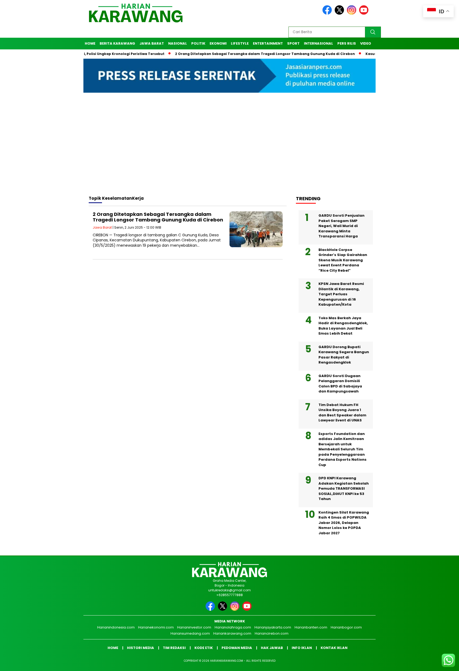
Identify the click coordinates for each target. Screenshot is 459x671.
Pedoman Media (237, 647)
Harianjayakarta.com (272, 627)
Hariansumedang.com (190, 633)
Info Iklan (302, 647)
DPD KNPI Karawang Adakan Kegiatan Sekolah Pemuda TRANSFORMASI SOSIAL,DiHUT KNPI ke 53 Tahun (343, 488)
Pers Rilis (346, 43)
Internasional (318, 43)
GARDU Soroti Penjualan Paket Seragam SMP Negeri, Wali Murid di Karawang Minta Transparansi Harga (341, 226)
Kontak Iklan (334, 647)
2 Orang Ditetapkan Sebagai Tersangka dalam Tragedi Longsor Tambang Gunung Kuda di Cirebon (246, 54)
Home (90, 43)
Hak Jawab (272, 647)
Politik (198, 43)
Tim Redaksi (174, 647)
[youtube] (364, 13)
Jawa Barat (151, 43)
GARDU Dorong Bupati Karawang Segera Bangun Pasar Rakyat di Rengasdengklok (343, 354)
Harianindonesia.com (116, 627)
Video (365, 43)
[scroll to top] (441, 662)
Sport (293, 43)
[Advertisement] (229, 149)
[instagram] (352, 13)
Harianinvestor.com (194, 627)
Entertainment (268, 43)
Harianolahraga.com (233, 627)
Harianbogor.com (346, 627)
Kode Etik (203, 647)
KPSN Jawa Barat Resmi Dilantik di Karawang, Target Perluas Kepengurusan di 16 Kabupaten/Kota (341, 294)
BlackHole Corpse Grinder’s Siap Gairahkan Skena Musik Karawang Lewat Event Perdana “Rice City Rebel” (342, 260)
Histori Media (140, 647)
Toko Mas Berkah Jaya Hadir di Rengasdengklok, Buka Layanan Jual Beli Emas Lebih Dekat (343, 325)
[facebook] (328, 13)
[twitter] (340, 13)
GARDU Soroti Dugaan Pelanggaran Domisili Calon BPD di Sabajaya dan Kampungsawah (340, 383)
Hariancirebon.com (271, 633)
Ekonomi (218, 43)
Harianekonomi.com (156, 627)
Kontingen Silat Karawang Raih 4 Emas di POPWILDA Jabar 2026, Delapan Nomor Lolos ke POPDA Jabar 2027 (343, 523)
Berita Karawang (117, 43)
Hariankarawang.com (232, 633)
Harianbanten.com (311, 627)
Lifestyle (240, 43)
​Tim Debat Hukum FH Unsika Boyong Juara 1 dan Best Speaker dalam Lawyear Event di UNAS (342, 412)
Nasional (177, 43)
